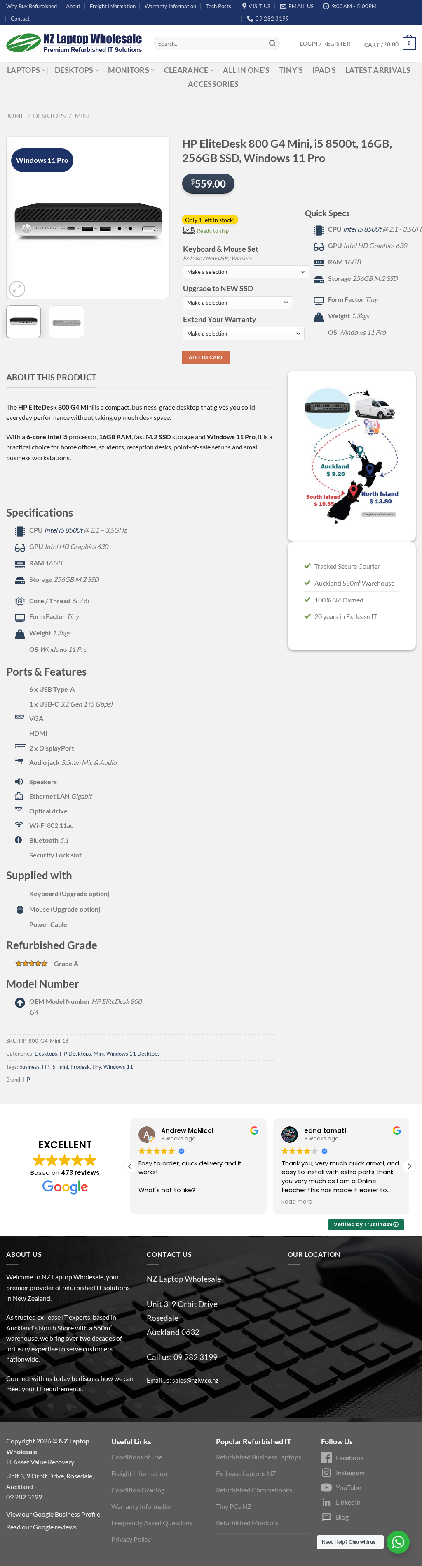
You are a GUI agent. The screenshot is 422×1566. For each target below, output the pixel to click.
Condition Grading (137, 1490)
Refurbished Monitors (247, 1523)
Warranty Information (170, 6)
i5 (53, 1066)
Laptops (23, 70)
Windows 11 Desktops (133, 1053)
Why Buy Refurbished (31, 6)
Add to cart (206, 357)
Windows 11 (118, 1066)
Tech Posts (218, 6)
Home (14, 115)
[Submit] (272, 44)
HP (45, 1066)
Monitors (128, 70)
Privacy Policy (131, 1539)
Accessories (213, 84)
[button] (409, 1166)
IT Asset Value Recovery (40, 1462)
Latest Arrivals (377, 70)
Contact (20, 18)
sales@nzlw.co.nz (195, 1380)
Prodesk (80, 1066)
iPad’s (324, 70)
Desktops (74, 70)
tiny (96, 1066)
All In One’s (246, 70)
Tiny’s (291, 70)
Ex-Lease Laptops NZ (246, 1473)
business (29, 1066)
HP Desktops (75, 1053)
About (73, 6)
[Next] (156, 217)
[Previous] (19, 217)
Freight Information (113, 6)
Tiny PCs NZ (233, 1506)
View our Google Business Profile (53, 1514)
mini (63, 1066)
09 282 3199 (195, 1357)
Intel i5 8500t (362, 229)
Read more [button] (296, 1202)
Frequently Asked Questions (151, 1523)
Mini (82, 115)
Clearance (186, 70)
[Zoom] (17, 289)
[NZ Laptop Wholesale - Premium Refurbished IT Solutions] (74, 43)
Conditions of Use (136, 1457)
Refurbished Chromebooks (254, 1490)
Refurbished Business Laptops (258, 1457)
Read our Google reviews (41, 1527)
